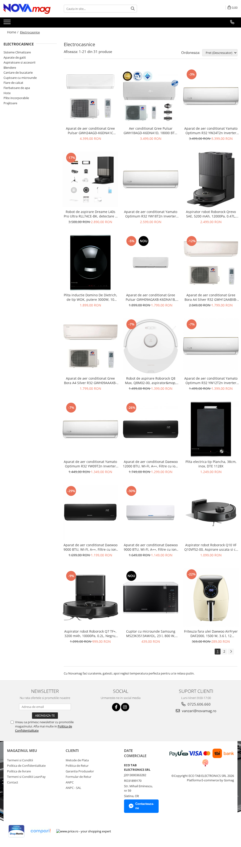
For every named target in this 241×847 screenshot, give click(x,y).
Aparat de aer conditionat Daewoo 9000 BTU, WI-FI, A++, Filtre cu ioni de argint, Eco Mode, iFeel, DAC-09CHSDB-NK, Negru (90, 547)
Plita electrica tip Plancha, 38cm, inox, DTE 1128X (211, 463)
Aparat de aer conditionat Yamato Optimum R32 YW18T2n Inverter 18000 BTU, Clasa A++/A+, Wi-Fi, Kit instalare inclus (150, 213)
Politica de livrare (19, 771)
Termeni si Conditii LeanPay (26, 777)
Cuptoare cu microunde (20, 78)
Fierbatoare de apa (17, 88)
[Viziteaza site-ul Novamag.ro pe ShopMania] (16, 831)
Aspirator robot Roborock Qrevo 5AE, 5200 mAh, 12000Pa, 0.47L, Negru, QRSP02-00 (211, 213)
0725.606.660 (199, 704)
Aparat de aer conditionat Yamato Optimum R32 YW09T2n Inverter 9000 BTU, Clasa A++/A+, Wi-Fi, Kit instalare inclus (90, 463)
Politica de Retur (77, 765)
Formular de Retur (78, 777)
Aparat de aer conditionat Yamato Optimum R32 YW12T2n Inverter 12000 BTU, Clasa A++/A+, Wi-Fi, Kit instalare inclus (211, 380)
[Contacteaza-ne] (232, 22)
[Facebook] (116, 707)
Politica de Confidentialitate (26, 765)
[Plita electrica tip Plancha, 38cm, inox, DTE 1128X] (211, 429)
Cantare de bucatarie (18, 72)
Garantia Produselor (80, 771)
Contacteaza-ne (144, 806)
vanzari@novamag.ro (198, 710)
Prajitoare (10, 103)
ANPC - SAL (73, 788)
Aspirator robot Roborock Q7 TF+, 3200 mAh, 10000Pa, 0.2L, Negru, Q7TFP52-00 (90, 633)
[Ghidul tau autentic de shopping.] (40, 831)
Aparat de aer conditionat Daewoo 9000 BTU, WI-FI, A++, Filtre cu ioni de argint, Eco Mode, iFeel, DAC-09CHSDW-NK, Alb (151, 547)
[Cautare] (133, 8)
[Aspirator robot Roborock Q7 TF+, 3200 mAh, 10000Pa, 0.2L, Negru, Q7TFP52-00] (90, 597)
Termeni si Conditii (20, 760)
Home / (13, 32)
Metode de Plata (77, 760)
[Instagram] (125, 707)
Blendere (10, 67)
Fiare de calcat (13, 82)
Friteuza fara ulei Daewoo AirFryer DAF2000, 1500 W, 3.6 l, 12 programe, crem (211, 633)
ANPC (70, 782)
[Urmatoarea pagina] (231, 651)
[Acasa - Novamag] (27, 9)
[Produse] (8, 23)
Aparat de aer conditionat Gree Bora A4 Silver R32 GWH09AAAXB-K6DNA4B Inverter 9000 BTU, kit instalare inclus (90, 380)
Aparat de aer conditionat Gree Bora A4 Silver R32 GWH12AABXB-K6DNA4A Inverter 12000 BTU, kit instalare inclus (211, 297)
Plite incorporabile (16, 98)
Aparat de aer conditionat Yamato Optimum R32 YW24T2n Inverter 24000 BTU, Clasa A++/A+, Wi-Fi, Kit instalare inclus (211, 130)
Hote (7, 93)
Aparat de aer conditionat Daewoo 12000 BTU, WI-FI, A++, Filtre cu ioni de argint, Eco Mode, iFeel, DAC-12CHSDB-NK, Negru (150, 463)
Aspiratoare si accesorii (19, 62)
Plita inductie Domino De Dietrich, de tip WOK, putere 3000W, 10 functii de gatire (90, 297)
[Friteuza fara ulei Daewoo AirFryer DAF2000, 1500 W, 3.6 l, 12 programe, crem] (211, 597)
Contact (12, 782)
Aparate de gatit (15, 57)
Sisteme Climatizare (17, 52)
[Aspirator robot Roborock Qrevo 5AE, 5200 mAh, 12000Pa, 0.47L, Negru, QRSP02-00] (211, 179)
